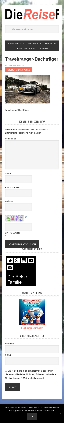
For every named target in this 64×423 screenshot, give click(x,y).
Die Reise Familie (32, 14)
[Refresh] (26, 216)
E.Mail (8, 355)
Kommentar (11, 138)
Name (8, 173)
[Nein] (60, 413)
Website (9, 201)
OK (32, 416)
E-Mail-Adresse (13, 187)
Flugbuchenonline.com (32, 327)
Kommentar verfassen (18, 70)
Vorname (9, 343)
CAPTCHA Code (12, 232)
